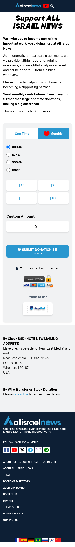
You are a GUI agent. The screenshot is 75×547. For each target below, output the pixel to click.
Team (6, 474)
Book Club (10, 494)
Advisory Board (14, 487)
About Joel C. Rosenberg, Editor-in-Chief (30, 461)
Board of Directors (16, 481)
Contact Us (10, 519)
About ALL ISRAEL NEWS (18, 468)
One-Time (22, 134)
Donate (8, 500)
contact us (20, 394)
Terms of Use (11, 507)
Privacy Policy (13, 513)
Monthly (56, 134)
